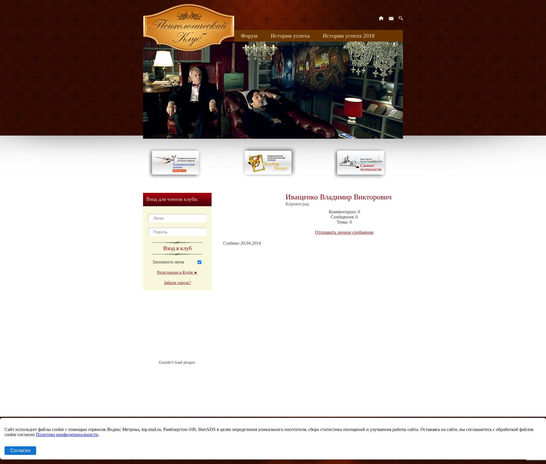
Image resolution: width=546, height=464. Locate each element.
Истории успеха (290, 35)
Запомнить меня (168, 261)
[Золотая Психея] (269, 176)
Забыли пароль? (177, 283)
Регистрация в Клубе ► (177, 272)
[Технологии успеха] (362, 179)
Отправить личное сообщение (344, 232)
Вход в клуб (177, 248)
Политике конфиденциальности (67, 434)
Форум (249, 35)
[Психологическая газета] (176, 176)
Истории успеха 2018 (349, 35)
